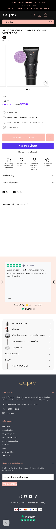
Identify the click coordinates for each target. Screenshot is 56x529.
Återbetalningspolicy (10, 441)
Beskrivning (8, 175)
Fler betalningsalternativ (28, 152)
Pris (4, 96)
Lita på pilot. (37, 304)
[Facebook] (25, 496)
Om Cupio (6, 426)
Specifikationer (10, 182)
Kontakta (5, 445)
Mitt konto (6, 456)
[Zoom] (45, 82)
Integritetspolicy (8, 434)
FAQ (4, 448)
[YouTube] (30, 496)
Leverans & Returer (9, 437)
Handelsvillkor (7, 430)
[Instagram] (20, 496)
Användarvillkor (8, 452)
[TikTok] (35, 496)
